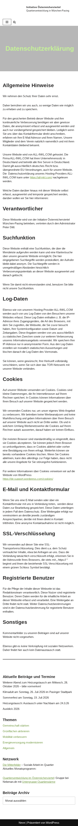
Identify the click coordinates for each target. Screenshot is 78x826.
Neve (22, 822)
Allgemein (8, 748)
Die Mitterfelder (12, 764)
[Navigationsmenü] (7, 22)
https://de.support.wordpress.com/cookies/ (28, 478)
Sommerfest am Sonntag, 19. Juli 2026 (26, 697)
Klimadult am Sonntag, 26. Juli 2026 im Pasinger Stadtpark (37, 691)
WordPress (52, 822)
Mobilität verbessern (15, 736)
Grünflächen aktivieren (16, 731)
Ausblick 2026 (11, 708)
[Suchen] (14, 22)
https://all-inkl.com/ (41, 177)
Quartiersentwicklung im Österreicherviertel (28, 777)
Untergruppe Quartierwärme (38, 781)
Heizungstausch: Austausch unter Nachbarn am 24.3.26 (36, 703)
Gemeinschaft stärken (16, 725)
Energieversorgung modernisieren (23, 742)
